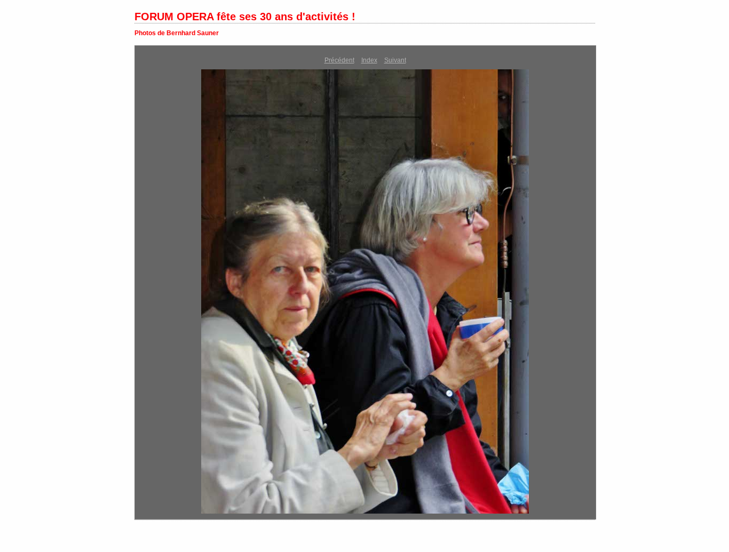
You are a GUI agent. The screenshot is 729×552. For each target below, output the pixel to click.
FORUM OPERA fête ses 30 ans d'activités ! (244, 16)
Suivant (395, 60)
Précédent (339, 60)
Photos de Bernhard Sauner (176, 33)
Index (369, 60)
